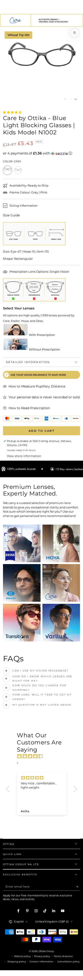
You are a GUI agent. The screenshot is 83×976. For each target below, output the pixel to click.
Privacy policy (42, 956)
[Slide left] (65, 100)
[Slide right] (75, 100)
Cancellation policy (68, 961)
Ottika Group (46, 951)
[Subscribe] (78, 886)
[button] (41, 153)
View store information (24, 456)
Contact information (41, 961)
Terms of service (63, 956)
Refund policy (22, 956)
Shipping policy (16, 961)
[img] (44, 756)
